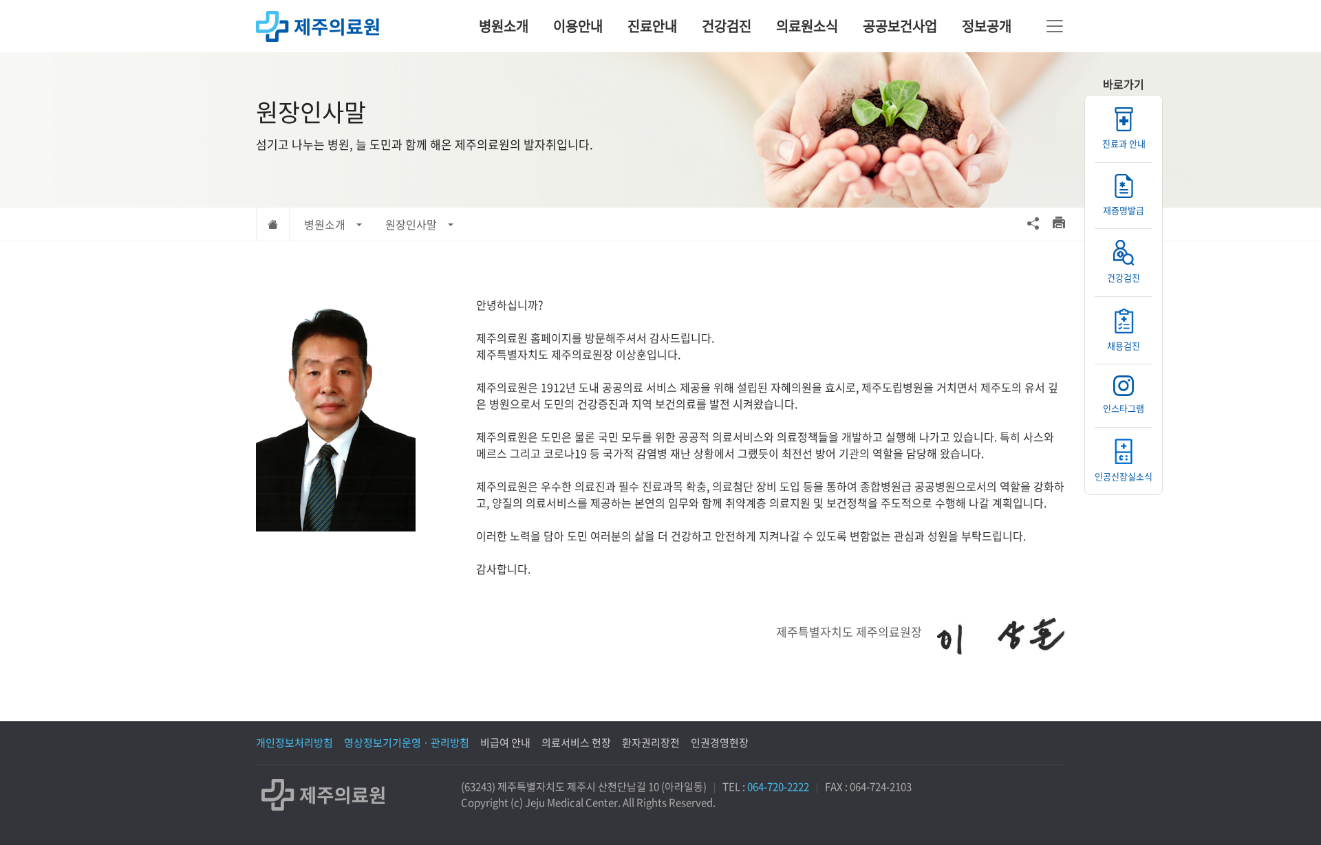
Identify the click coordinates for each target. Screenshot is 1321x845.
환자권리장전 (651, 742)
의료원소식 (807, 26)
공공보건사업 (900, 26)
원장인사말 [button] (411, 224)
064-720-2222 (778, 786)
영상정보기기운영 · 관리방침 (406, 742)
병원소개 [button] (324, 224)
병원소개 (503, 26)
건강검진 (726, 26)
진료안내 (652, 26)
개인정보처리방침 (294, 742)
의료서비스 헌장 (576, 742)
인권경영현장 (720, 742)
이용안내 (578, 26)
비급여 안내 (505, 742)
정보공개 (986, 26)
